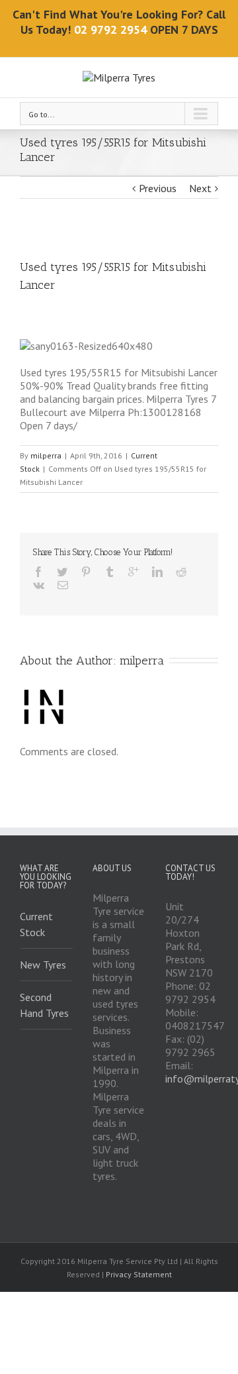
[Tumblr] (109, 571)
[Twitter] (62, 571)
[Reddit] (181, 571)
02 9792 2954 (110, 29)
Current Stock (36, 924)
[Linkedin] (157, 571)
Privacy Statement (139, 1274)
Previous (158, 188)
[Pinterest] (86, 571)
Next (200, 188)
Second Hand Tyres (44, 1005)
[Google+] (133, 571)
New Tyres (43, 964)
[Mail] (63, 585)
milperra (45, 455)
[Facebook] (38, 571)
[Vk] (38, 585)
